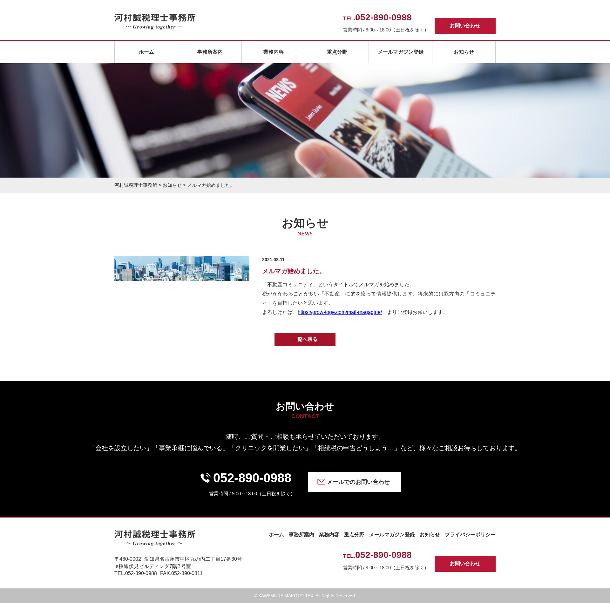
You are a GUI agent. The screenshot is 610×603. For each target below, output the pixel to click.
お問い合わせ (465, 25)
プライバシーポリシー (470, 534)
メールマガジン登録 (401, 52)
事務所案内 (210, 52)
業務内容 (273, 52)
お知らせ (464, 52)
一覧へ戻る (305, 339)
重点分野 (337, 52)
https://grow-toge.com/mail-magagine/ (340, 312)
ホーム (146, 52)
